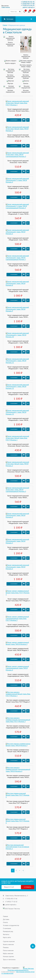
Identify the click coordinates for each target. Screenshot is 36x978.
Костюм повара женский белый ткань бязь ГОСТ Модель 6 (18, 828)
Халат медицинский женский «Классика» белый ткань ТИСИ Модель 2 (18, 136)
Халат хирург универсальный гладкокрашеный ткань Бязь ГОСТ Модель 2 (18, 625)
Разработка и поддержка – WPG (11, 967)
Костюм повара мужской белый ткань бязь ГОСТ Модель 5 (18, 802)
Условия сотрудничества (11, 925)
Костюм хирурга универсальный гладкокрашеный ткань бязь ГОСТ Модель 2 (18, 727)
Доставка (6, 919)
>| (23, 870)
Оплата (5, 922)
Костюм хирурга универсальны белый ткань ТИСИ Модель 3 (18, 750)
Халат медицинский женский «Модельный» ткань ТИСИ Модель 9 (18, 316)
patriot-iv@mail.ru (10, 904)
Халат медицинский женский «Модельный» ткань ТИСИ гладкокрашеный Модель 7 (18, 265)
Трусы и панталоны (9, 959)
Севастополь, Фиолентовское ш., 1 (16, 895)
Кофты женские (8, 953)
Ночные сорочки (8, 956)
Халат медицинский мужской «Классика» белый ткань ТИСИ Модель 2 (18, 471)
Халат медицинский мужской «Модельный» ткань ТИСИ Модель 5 (18, 548)
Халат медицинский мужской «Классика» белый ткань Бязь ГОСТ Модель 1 (18, 445)
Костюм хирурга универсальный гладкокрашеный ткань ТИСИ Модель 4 (18, 776)
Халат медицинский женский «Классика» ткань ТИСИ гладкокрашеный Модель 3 (18, 162)
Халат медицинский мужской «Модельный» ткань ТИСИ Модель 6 (18, 574)
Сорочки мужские (9, 941)
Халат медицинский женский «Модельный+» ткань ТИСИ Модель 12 (18, 393)
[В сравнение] (28, 120)
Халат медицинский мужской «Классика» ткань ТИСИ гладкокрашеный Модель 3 (18, 497)
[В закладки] (24, 120)
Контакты (6, 934)
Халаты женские (8, 944)
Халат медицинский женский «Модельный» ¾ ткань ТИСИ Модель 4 (18, 187)
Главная (5, 916)
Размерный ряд (8, 931)
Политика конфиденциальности (18, 970)
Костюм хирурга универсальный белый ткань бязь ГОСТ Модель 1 (18, 701)
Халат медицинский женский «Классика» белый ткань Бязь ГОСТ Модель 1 (18, 110)
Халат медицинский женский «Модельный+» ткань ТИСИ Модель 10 (18, 342)
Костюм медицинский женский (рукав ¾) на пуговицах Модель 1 (18, 854)
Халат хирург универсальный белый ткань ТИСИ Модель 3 (18, 649)
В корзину (14, 120)
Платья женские (8, 950)
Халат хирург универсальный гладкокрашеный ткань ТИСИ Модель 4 (18, 675)
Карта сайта (7, 937)
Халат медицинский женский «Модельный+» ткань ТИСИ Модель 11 (18, 368)
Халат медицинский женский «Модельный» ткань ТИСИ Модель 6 (18, 239)
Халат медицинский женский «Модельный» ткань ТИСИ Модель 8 (18, 290)
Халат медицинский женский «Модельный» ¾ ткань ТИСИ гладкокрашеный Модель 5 (18, 213)
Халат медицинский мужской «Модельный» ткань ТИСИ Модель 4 (18, 522)
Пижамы (6, 947)
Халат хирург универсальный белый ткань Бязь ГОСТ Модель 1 (18, 600)
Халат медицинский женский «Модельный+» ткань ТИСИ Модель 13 (18, 419)
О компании (7, 928)
